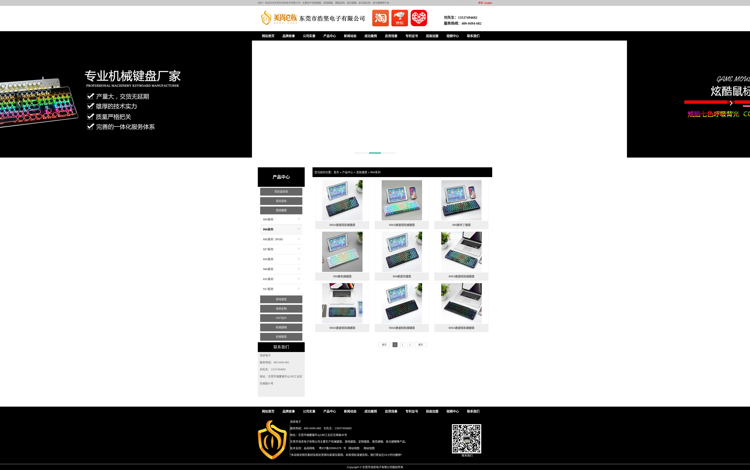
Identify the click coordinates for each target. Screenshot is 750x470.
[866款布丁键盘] (461, 200)
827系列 (268, 249)
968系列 (268, 269)
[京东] (400, 25)
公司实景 (309, 36)
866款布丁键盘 (461, 224)
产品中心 (329, 36)
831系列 (268, 279)
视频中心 (452, 36)
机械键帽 (281, 327)
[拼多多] (419, 25)
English (488, 3)
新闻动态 (350, 36)
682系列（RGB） (274, 239)
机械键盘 (281, 336)
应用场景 (391, 36)
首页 (336, 172)
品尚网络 (309, 448)
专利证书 (411, 36)
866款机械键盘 (342, 276)
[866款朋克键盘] (402, 252)
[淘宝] (380, 25)
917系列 (268, 289)
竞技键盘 (281, 210)
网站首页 (268, 36)
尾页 (420, 344)
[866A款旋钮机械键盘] (342, 200)
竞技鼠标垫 (281, 191)
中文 (480, 3)
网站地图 (353, 448)
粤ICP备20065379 (330, 448)
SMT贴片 (281, 318)
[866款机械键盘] (342, 252)
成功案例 (370, 36)
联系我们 (473, 36)
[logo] (269, 458)
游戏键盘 (281, 299)
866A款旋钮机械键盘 (342, 224)
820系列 (268, 259)
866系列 (268, 229)
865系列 (268, 219)
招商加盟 (432, 36)
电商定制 (281, 308)
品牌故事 (288, 36)
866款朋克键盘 (402, 276)
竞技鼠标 (281, 201)
